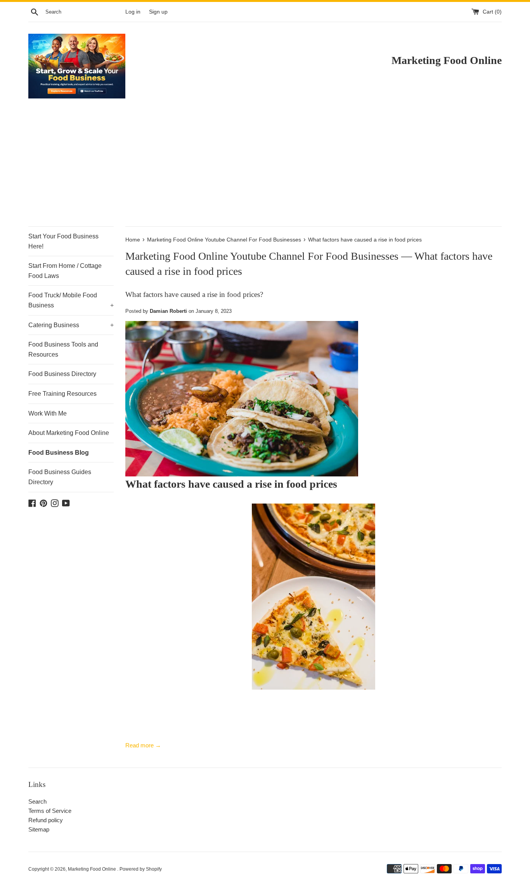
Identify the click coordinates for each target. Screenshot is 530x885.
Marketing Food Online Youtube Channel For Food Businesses (261, 256)
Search (37, 801)
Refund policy (45, 820)
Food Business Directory (62, 374)
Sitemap (38, 829)
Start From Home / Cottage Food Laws (65, 270)
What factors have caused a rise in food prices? (194, 294)
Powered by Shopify (141, 869)
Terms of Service (49, 810)
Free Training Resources (62, 393)
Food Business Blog (58, 452)
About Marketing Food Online (68, 433)
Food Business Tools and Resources (63, 349)
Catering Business (71, 325)
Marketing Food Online (92, 869)
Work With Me (47, 413)
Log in (132, 12)
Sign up (158, 12)
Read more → (143, 745)
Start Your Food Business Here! (63, 241)
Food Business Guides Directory (59, 477)
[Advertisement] (265, 168)
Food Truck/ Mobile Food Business (71, 300)
